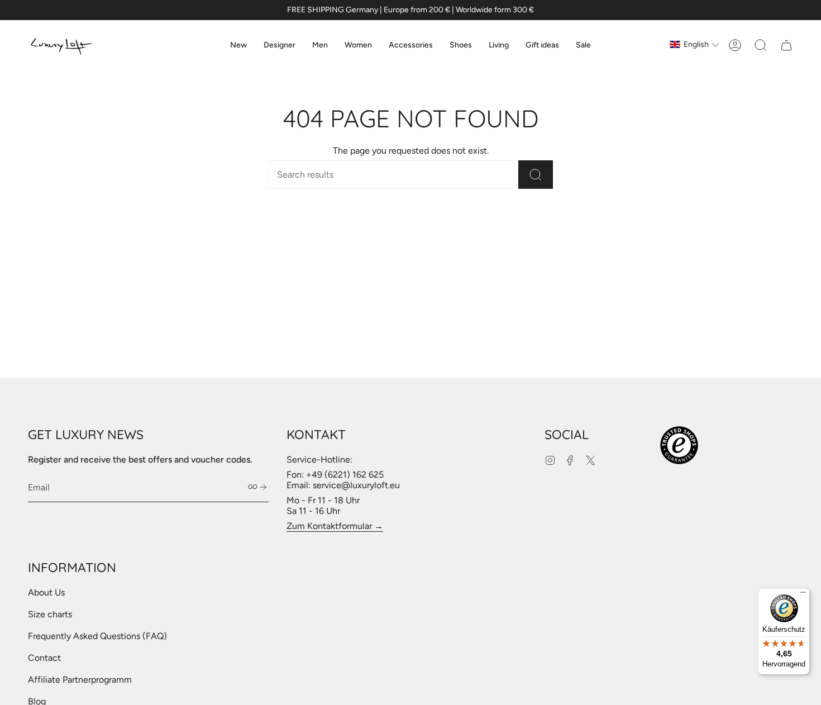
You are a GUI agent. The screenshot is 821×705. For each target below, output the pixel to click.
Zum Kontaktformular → (335, 526)
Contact (44, 657)
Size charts (50, 614)
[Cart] (786, 45)
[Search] (535, 174)
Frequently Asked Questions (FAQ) (97, 636)
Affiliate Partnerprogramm (80, 679)
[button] (279, 45)
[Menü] (803, 595)
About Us (46, 592)
